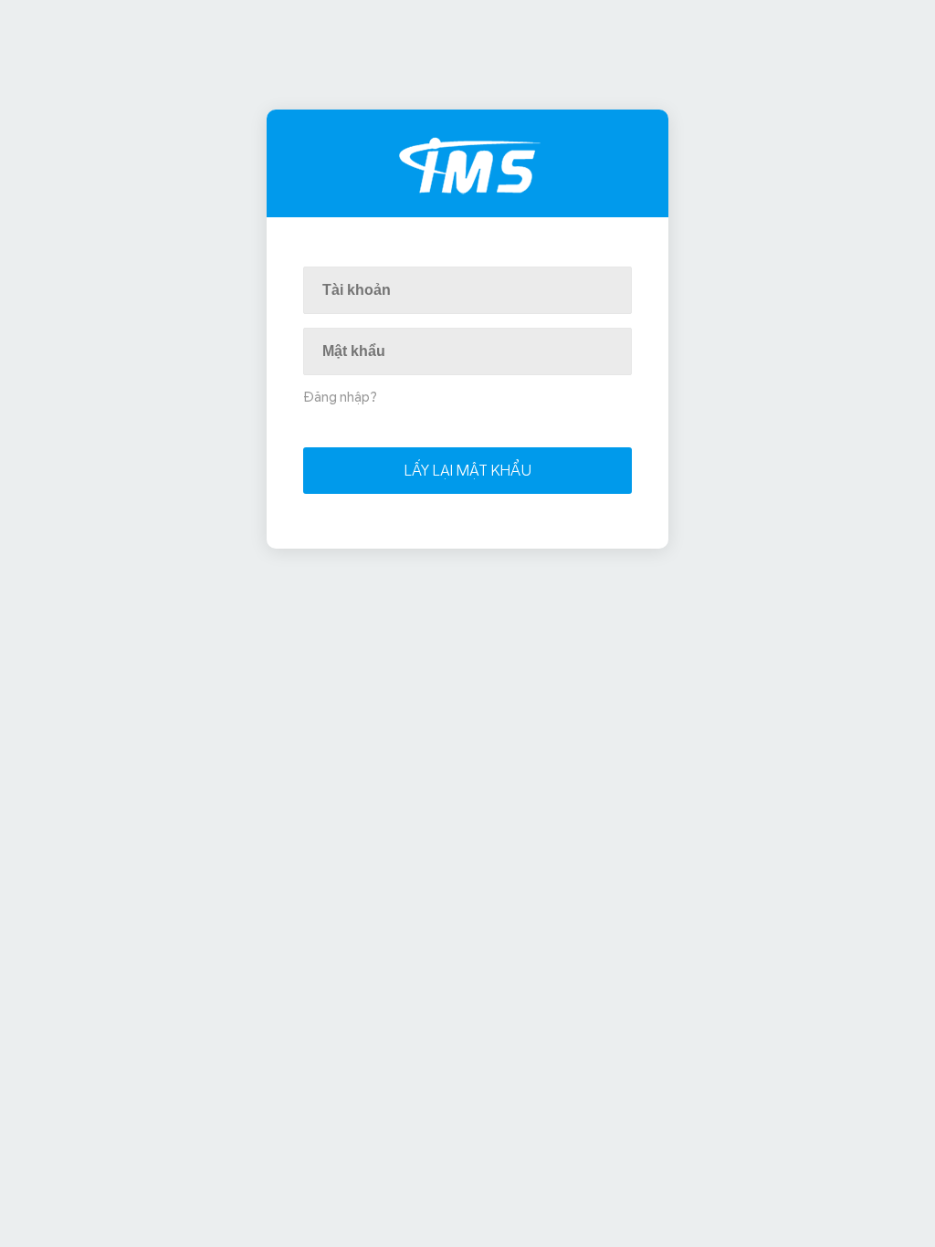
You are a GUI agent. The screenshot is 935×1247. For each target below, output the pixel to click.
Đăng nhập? (340, 397)
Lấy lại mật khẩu (467, 470)
